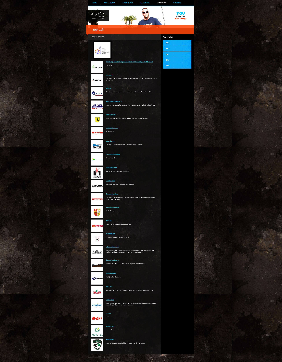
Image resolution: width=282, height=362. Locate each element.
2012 (167, 48)
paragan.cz (110, 339)
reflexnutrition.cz (112, 247)
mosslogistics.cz (112, 128)
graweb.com (110, 141)
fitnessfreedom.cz (112, 260)
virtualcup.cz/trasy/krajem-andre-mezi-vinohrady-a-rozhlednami (129, 62)
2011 (167, 54)
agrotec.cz (110, 326)
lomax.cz (109, 75)
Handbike (145, 3)
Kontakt (109, 357)
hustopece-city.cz (112, 207)
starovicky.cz (111, 114)
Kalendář (127, 3)
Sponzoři (161, 3)
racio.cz (109, 286)
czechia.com (110, 181)
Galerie (177, 3)
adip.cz (108, 88)
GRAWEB (191, 357)
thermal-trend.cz (112, 194)
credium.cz (110, 300)
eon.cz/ (108, 313)
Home (94, 3)
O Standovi (109, 3)
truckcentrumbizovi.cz (114, 101)
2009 (167, 66)
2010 (167, 60)
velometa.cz (110, 234)
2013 (167, 43)
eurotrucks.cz (111, 273)
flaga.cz (109, 220)
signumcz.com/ (111, 167)
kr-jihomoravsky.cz (113, 154)
